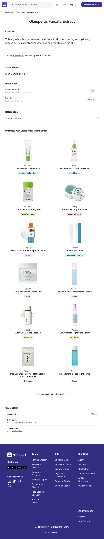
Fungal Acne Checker (37, 486)
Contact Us (83, 469)
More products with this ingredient (52, 394)
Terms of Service (86, 473)
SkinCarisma (84, 521)
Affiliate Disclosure (83, 479)
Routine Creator (39, 459)
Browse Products (63, 464)
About (81, 459)
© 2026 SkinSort (52, 532)
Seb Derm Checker (36, 501)
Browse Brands (62, 469)
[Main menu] (57, 4)
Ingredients (9, 12)
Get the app (68, 5)
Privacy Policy (85, 485)
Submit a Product (63, 481)
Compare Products (36, 473)
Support (82, 464)
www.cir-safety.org (13, 118)
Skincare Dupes (39, 479)
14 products (18, 55)
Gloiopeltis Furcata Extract (27, 12)
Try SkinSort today (91, 5)
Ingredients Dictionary (60, 475)
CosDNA (82, 516)
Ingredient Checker (36, 466)
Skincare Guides (63, 459)
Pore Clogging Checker (39, 493)
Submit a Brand (62, 485)
